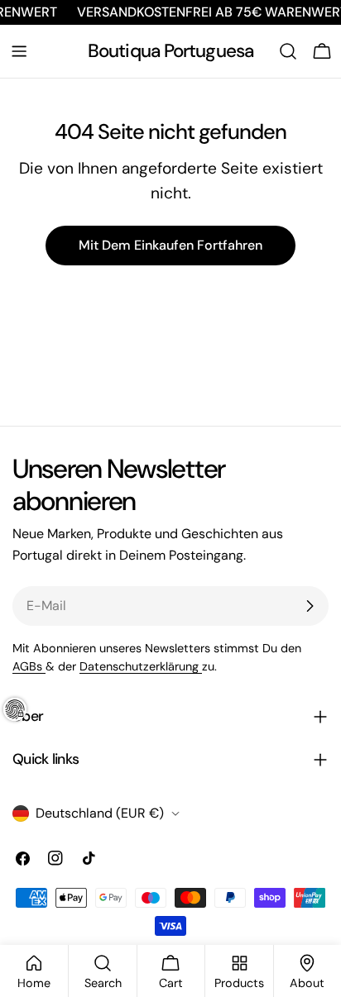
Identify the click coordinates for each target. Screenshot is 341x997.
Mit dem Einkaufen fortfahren (170, 245)
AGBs (29, 666)
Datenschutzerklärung (140, 666)
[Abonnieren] (309, 606)
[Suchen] (288, 51)
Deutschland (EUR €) (100, 813)
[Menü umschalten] (19, 51)
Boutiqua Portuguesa (170, 51)
